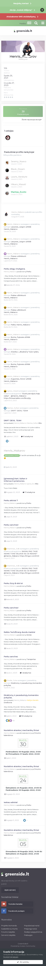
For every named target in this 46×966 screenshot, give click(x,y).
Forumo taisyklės (8, 932)
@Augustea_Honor (12, 455)
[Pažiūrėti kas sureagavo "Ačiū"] (10, 720)
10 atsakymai (28, 436)
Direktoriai (8, 702)
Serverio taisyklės (8, 935)
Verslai (29, 635)
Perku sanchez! (11, 525)
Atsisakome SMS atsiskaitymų (21, 17)
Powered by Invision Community (23, 946)
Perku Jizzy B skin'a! (13, 583)
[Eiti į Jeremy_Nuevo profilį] (7, 163)
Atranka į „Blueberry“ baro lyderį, (25, 352)
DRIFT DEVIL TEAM (19, 411)
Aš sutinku (24, 962)
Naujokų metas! (21, 3)
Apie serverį (10, 890)
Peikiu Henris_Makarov (20, 325)
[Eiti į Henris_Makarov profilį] (6, 214)
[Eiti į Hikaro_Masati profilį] (7, 185)
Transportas (31, 659)
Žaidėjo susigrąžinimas (33, 932)
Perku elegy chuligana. (14, 269)
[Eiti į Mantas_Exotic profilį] (7, 193)
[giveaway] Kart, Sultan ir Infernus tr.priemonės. (15, 479)
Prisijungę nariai (30, 929)
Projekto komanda (9, 926)
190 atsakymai (26, 716)
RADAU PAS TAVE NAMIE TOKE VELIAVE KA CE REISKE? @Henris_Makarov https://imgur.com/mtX (21, 553)
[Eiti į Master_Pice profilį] (8, 137)
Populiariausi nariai (31, 926)
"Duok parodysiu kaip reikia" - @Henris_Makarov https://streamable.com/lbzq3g (22, 396)
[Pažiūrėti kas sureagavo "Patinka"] (7, 441)
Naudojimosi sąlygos (10, 957)
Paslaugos (28, 935)
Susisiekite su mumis (9, 929)
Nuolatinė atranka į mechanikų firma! (21, 730)
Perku (28, 272)
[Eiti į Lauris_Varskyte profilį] (7, 178)
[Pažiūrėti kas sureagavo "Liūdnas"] (8, 720)
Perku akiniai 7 (11, 500)
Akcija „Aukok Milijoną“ (21, 10)
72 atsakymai (29, 492)
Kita (40, 423)
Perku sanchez (11, 656)
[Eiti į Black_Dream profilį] (7, 170)
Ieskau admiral (11, 802)
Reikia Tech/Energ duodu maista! (19, 632)
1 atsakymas (26, 673)
